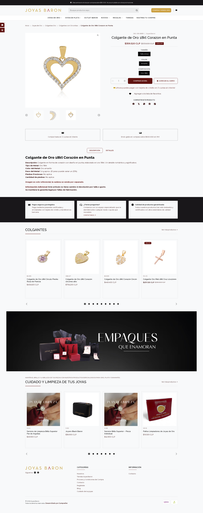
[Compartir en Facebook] (133, 104)
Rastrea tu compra (146, 18)
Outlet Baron (91, 18)
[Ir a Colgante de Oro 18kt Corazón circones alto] (82, 257)
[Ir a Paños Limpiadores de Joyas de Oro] (159, 409)
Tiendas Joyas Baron (84, 477)
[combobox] (104, 10)
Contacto (80, 482)
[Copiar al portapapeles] (155, 104)
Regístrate (81, 485)
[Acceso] (2, 30)
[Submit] (137, 10)
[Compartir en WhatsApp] (144, 104)
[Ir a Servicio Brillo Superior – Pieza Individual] (121, 409)
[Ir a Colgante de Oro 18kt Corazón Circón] (121, 257)
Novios (104, 18)
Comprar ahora (140, 81)
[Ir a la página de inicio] (43, 10)
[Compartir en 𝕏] (139, 104)
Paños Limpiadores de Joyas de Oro (159, 431)
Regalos (117, 18)
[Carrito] (176, 10)
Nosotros (80, 474)
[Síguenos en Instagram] (35, 473)
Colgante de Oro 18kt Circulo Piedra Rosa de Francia (42, 280)
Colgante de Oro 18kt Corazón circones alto (79, 280)
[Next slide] (98, 115)
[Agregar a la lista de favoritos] (57, 254)
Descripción (94, 150)
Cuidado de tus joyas (85, 491)
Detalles (110, 150)
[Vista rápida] (57, 259)
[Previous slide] (27, 115)
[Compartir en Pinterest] (149, 104)
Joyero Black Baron (74, 431)
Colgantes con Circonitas (68, 25)
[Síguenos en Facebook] (38, 473)
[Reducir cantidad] (113, 81)
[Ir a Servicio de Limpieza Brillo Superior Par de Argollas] (43, 409)
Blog (79, 488)
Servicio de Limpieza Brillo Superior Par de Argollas (42, 432)
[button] (85, 304)
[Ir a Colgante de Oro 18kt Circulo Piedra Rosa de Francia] (43, 257)
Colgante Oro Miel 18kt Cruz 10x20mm (159, 279)
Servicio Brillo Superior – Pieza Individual (117, 432)
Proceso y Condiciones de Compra (90, 479)
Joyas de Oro (54, 18)
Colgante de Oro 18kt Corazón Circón (120, 279)
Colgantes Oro (50, 25)
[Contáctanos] (101, 209)
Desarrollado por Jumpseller (56, 503)
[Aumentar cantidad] (125, 81)
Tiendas (129, 18)
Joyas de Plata (72, 18)
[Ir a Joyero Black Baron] (82, 409)
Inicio (27, 25)
